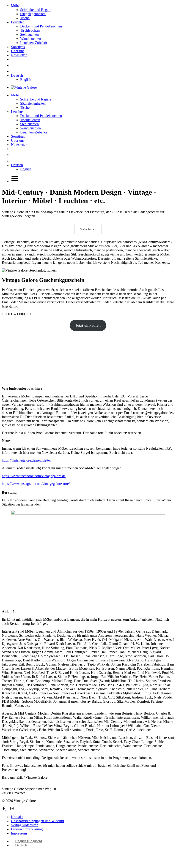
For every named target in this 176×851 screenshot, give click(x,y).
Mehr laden (88, 229)
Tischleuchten (30, 30)
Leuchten (18, 22)
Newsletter (19, 55)
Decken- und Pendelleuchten (41, 26)
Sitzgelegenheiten (33, 14)
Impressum (19, 833)
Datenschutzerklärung (27, 829)
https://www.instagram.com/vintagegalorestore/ (36, 484)
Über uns (17, 51)
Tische (25, 18)
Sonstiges (18, 47)
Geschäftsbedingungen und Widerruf (37, 821)
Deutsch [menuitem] (21, 845)
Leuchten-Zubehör (33, 43)
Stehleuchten (29, 34)
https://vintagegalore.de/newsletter (26, 460)
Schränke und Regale (35, 10)
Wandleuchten (30, 39)
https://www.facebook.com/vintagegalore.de (34, 476)
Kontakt (17, 817)
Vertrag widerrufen (24, 825)
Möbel (15, 6)
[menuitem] (17, 75)
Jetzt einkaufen (88, 325)
